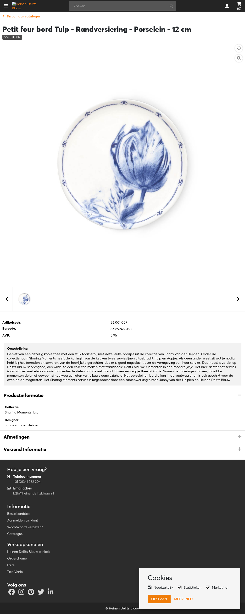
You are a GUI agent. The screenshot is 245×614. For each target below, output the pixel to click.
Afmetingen (17, 437)
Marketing (219, 587)
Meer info (183, 599)
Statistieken (192, 587)
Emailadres (22, 488)
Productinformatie (24, 395)
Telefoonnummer (27, 476)
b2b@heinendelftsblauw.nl (33, 493)
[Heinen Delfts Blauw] (27, 6)
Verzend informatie (25, 449)
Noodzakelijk (163, 587)
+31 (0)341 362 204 (27, 481)
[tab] (122, 395)
